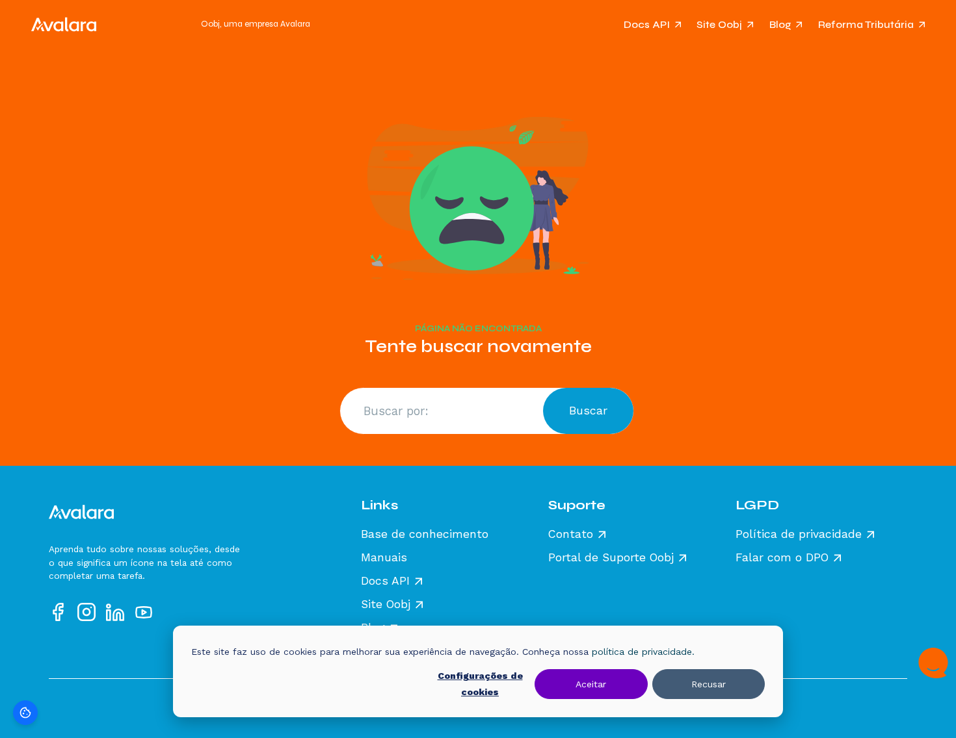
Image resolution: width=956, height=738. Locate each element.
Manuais (384, 558)
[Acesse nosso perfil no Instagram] (86, 612)
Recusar (708, 684)
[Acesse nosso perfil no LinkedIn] (115, 612)
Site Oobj (719, 24)
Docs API (647, 24)
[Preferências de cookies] (25, 712)
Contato (570, 535)
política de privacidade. (643, 651)
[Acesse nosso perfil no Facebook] (58, 612)
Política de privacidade (799, 535)
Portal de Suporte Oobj (611, 558)
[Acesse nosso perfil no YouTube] (144, 612)
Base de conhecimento (424, 535)
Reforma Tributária (866, 24)
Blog (780, 24)
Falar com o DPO (782, 558)
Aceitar (591, 684)
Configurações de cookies (480, 683)
